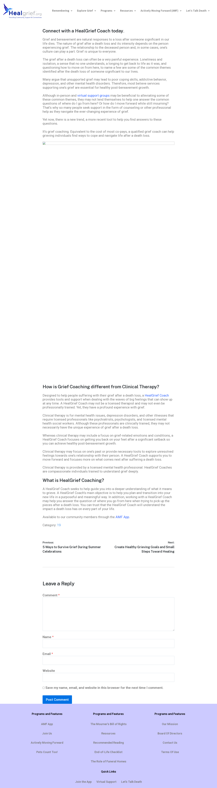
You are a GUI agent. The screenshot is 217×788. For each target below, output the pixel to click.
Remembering (60, 10)
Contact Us (170, 742)
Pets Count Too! (47, 752)
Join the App (83, 781)
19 (59, 525)
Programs (106, 10)
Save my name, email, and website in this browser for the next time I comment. (104, 688)
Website (49, 671)
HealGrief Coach (157, 395)
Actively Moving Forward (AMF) (159, 10)
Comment (51, 595)
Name (48, 637)
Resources (126, 10)
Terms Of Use (170, 752)
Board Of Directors (170, 733)
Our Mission (170, 724)
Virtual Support (106, 781)
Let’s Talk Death (196, 10)
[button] (62, 10)
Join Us (47, 733)
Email (48, 654)
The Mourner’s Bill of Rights (108, 724)
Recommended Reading (108, 742)
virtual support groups (93, 95)
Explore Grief (85, 10)
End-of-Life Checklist (108, 752)
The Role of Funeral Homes (108, 761)
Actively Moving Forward (47, 742)
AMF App (122, 517)
